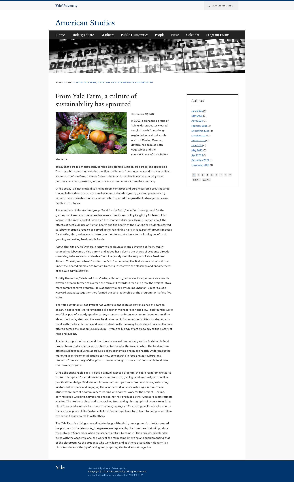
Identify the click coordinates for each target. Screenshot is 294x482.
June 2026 (197, 110)
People (159, 35)
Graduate (107, 35)
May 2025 (197, 150)
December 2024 (200, 160)
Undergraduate (82, 35)
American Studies (86, 23)
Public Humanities (134, 35)
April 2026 (197, 120)
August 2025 (198, 140)
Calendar (193, 35)
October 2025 (199, 135)
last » (206, 180)
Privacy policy (119, 468)
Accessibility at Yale (99, 468)
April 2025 (197, 155)
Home (60, 35)
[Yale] (60, 468)
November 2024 (200, 165)
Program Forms (217, 35)
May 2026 (197, 115)
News (175, 35)
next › (196, 180)
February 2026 (199, 125)
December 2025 (200, 130)
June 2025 (197, 145)
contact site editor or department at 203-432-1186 (115, 475)
